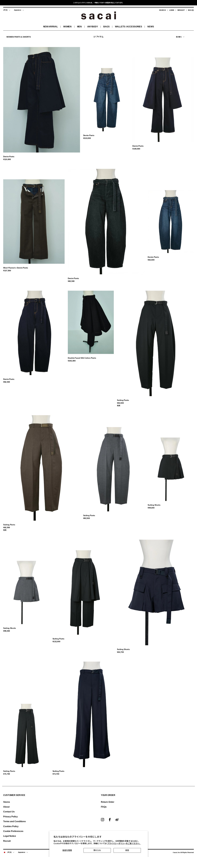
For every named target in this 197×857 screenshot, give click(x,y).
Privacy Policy (10, 816)
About (6, 807)
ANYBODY (92, 26)
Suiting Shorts (154, 505)
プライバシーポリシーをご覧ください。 (124, 843)
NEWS (150, 26)
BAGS (106, 26)
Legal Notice (9, 836)
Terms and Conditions (14, 821)
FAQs (104, 807)
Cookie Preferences (13, 831)
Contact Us (9, 811)
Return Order (107, 802)
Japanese (17, 10)
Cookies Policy (10, 826)
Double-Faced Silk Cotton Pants (82, 358)
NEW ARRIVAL (50, 26)
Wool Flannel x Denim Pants (15, 268)
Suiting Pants (123, 400)
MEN (79, 26)
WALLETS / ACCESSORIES (128, 26)
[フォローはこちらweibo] (117, 819)
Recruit (7, 841)
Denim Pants (8, 156)
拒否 (127, 850)
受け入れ (97, 850)
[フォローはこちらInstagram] (102, 819)
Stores (6, 802)
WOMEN (67, 26)
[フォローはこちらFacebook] (109, 819)
